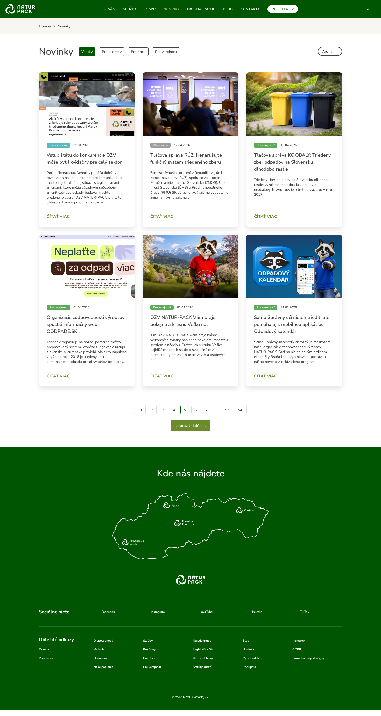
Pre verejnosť (166, 51)
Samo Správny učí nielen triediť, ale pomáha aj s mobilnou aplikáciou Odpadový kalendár (291, 324)
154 (239, 410)
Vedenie (99, 649)
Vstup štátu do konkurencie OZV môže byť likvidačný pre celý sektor (84, 158)
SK (368, 9)
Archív (327, 51)
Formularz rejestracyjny (308, 658)
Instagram (338, 9)
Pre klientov (112, 51)
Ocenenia (100, 658)
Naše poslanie (103, 667)
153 (226, 410)
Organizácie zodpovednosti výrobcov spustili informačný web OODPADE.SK (85, 324)
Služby (130, 8)
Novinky (171, 8)
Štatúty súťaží (202, 667)
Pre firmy (149, 649)
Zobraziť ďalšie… (190, 426)
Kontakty (250, 8)
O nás (109, 8)
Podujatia (249, 667)
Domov (44, 649)
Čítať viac (58, 217)
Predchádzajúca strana (130, 410)
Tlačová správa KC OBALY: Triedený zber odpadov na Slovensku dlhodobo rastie (292, 162)
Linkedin (347, 9)
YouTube (321, 9)
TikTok (356, 9)
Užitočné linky (203, 658)
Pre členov (283, 8)
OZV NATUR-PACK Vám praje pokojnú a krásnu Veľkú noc (182, 320)
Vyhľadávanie (307, 9)
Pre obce (138, 51)
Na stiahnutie (201, 8)
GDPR (296, 649)
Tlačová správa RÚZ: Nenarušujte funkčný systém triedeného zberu (186, 158)
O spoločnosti (103, 640)
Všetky (87, 51)
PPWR (150, 8)
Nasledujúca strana (250, 410)
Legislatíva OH (203, 649)
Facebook (330, 9)
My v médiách (252, 658)
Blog (228, 8)
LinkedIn (256, 612)
